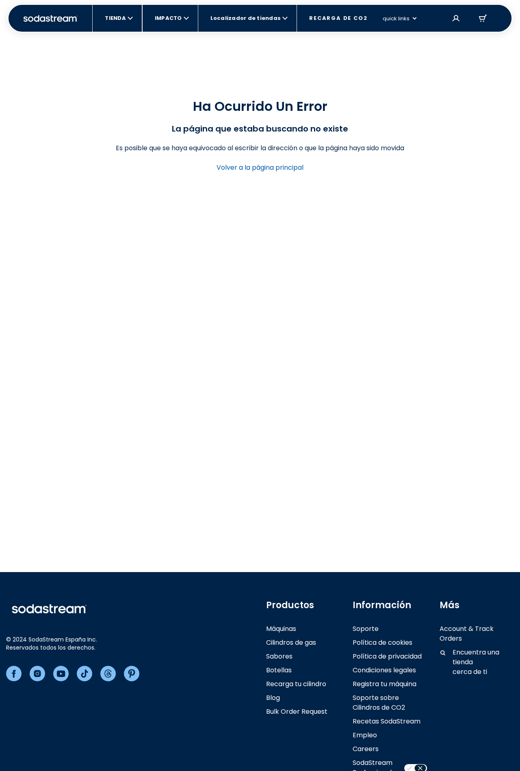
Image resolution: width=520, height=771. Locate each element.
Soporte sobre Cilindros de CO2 (379, 702)
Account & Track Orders (467, 633)
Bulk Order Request (296, 711)
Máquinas (281, 628)
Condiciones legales (384, 670)
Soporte (366, 628)
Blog (273, 697)
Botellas (279, 670)
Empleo (365, 735)
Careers (366, 749)
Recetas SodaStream (386, 721)
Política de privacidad (387, 656)
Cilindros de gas (291, 642)
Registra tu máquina (384, 684)
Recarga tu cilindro (296, 684)
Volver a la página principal (260, 167)
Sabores (279, 656)
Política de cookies (382, 642)
